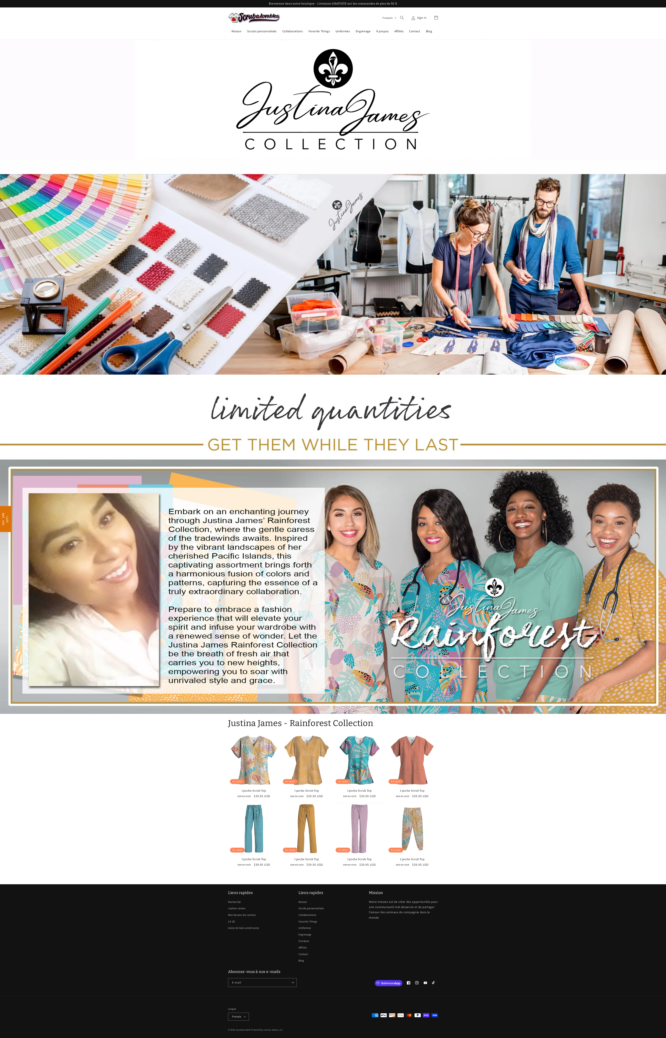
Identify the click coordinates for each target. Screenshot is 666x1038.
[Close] (378, 492)
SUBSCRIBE (357, 528)
